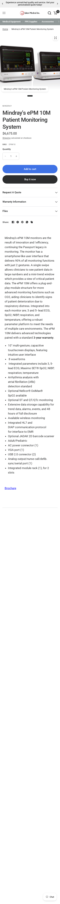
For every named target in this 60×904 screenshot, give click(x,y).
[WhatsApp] (27, 222)
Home (5, 29)
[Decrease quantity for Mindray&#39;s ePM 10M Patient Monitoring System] (5, 156)
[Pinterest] (22, 222)
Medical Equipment (11, 21)
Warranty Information (14, 201)
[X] (18, 222)
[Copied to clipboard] (32, 222)
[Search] (49, 13)
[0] (55, 13)
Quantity (6, 149)
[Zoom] (55, 37)
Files (5, 211)
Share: (5, 222)
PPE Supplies (31, 21)
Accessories (48, 21)
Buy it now (30, 179)
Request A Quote (11, 192)
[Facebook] (13, 222)
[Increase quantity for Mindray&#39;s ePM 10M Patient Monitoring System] (16, 156)
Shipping (6, 138)
